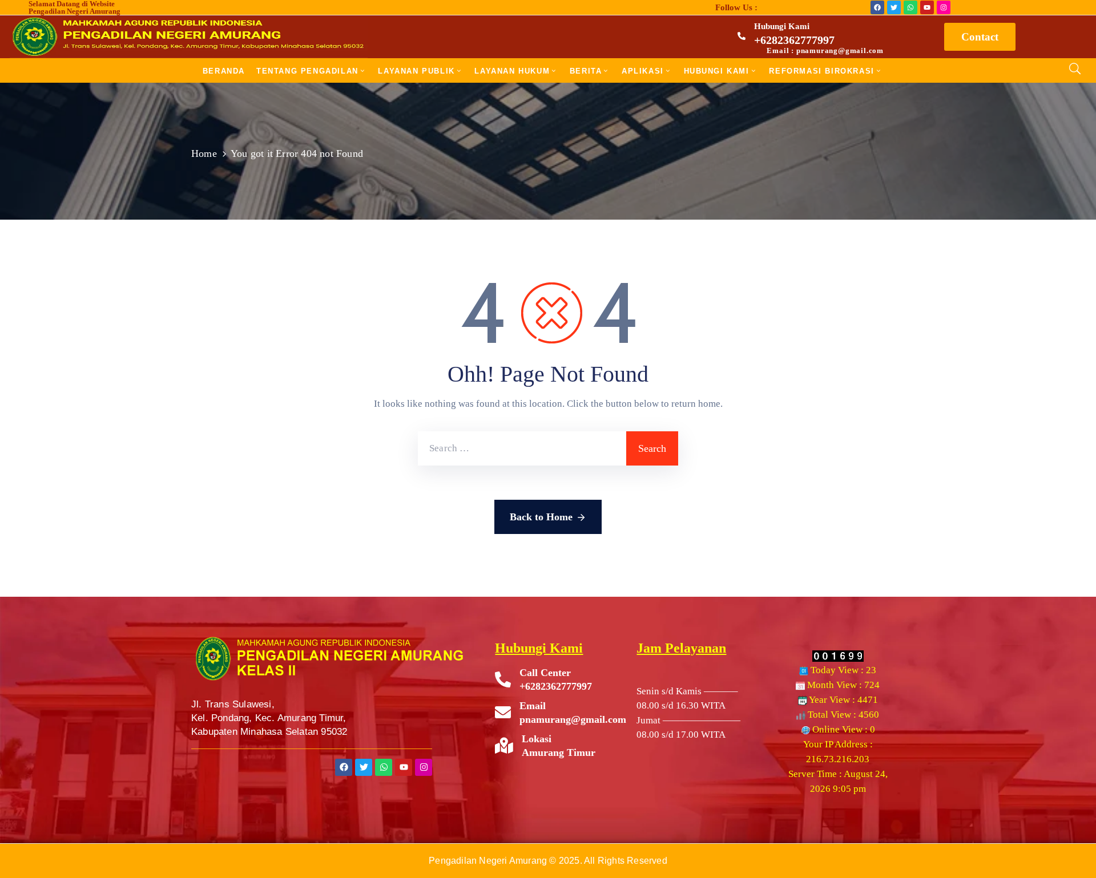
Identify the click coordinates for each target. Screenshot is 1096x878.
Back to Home (541, 517)
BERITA (586, 71)
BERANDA (224, 71)
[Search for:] (522, 448)
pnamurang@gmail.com (572, 719)
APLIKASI (643, 71)
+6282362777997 (794, 40)
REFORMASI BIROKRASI (821, 71)
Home (204, 153)
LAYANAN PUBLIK (416, 71)
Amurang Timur (558, 752)
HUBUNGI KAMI (717, 71)
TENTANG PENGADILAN (307, 71)
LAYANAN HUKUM (512, 71)
